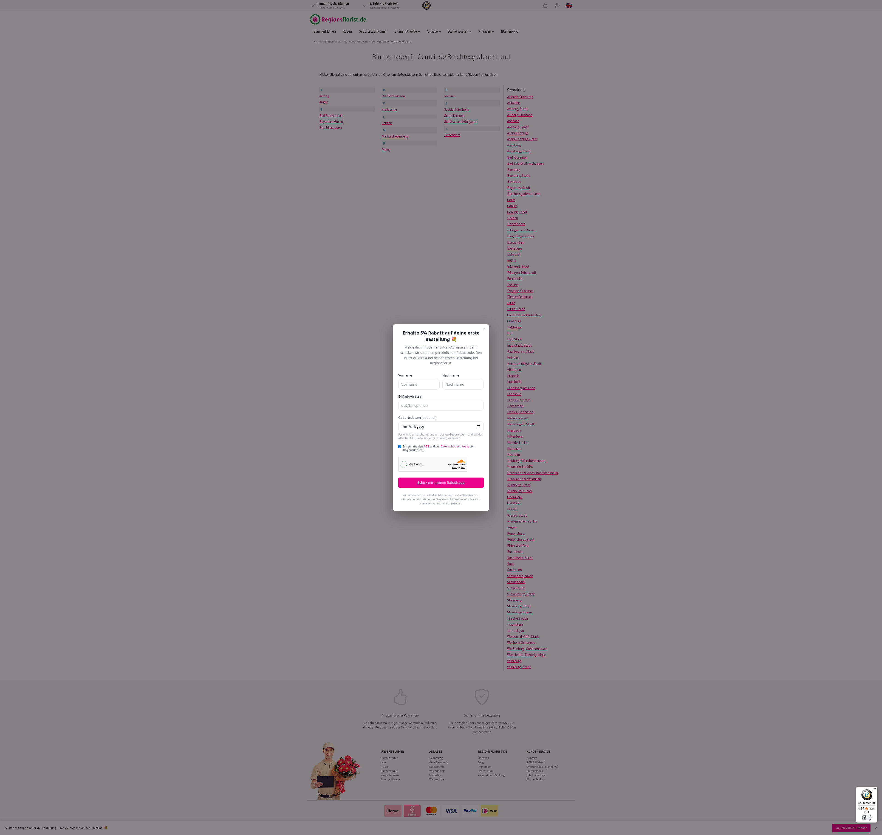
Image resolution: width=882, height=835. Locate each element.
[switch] (866, 817)
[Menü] (874, 789)
